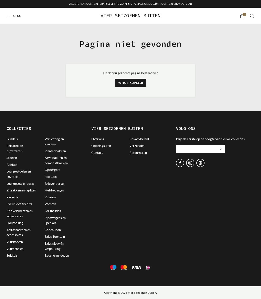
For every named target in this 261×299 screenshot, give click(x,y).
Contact (97, 152)
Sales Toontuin (55, 236)
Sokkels (12, 255)
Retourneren (138, 152)
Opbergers (52, 169)
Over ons (97, 139)
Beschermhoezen (57, 255)
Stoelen (12, 157)
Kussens (50, 197)
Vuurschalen (15, 249)
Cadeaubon (53, 230)
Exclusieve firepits (19, 204)
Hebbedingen (54, 190)
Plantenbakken (55, 151)
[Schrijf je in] (221, 149)
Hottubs (51, 176)
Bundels (12, 139)
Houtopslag (15, 223)
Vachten (50, 204)
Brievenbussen (55, 183)
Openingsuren (101, 145)
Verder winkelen (130, 83)
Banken (12, 164)
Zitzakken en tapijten (21, 190)
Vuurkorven (15, 242)
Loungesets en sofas (20, 183)
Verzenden (136, 145)
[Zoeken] (252, 15)
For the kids (53, 211)
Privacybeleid (139, 139)
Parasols (13, 197)
